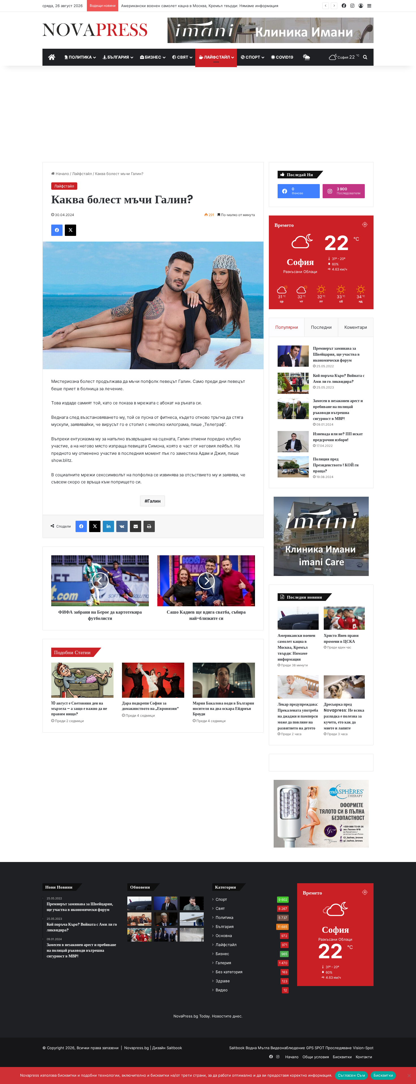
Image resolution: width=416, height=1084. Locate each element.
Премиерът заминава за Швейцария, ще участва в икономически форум (336, 354)
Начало (62, 173)
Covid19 (284, 57)
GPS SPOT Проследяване (329, 1047)
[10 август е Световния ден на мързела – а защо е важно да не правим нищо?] (82, 680)
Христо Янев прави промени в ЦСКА (341, 638)
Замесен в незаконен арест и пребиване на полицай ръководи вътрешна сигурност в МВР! (338, 409)
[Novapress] (94, 29)
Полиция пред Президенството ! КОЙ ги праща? (336, 465)
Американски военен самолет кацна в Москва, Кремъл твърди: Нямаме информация (199, 5)
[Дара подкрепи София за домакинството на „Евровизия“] (153, 680)
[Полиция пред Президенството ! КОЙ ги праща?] (293, 466)
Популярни (286, 327)
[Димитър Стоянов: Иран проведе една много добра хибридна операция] (166, 919)
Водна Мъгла (258, 1047)
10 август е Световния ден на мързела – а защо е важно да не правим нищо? (79, 708)
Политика (80, 57)
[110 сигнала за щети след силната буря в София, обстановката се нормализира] (192, 935)
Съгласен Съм (351, 1075)
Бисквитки (342, 1057)
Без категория (229, 972)
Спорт (252, 57)
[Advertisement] (208, 113)
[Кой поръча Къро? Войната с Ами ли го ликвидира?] (293, 383)
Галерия (223, 963)
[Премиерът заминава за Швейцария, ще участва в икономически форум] (293, 356)
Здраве (223, 981)
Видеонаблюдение (288, 1047)
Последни (321, 327)
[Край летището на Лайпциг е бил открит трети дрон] (192, 919)
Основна (224, 935)
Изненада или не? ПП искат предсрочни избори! (338, 437)
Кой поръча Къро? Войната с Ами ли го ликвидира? (338, 378)
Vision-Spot (363, 1047)
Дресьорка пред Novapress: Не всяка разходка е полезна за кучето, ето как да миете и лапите (344, 716)
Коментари (355, 327)
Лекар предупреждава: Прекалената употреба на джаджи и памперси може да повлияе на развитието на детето (298, 716)
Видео (222, 990)
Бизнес (152, 57)
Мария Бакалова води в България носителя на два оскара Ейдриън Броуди (223, 708)
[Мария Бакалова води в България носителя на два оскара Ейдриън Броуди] (224, 680)
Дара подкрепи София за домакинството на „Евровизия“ (150, 705)
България (118, 57)
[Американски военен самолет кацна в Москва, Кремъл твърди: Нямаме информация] (298, 618)
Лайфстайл (216, 57)
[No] (409, 1075)
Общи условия (316, 1057)
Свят (182, 57)
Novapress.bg (136, 1047)
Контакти (364, 1057)
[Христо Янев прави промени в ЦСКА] (344, 618)
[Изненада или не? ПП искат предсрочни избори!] (293, 441)
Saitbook (174, 1047)
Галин (153, 501)
